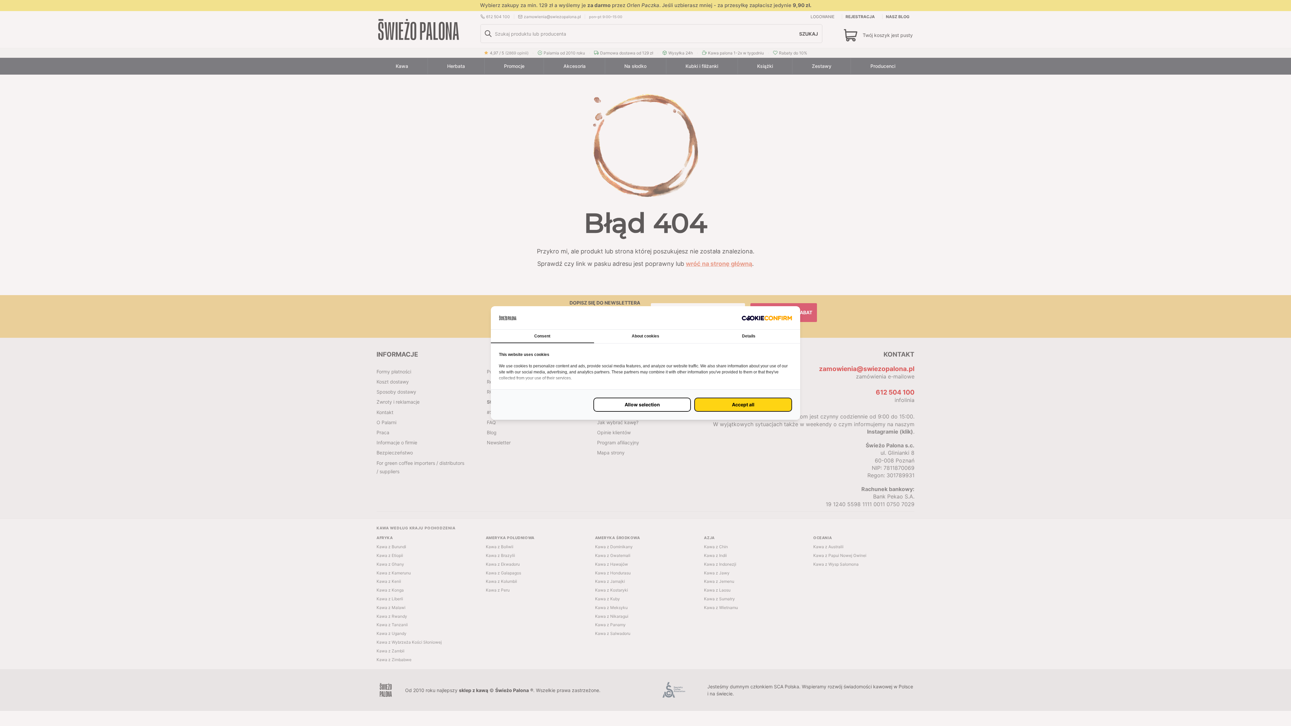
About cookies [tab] (645, 336)
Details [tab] (748, 336)
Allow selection (642, 404)
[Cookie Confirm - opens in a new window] (767, 317)
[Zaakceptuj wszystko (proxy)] (743, 405)
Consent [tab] (542, 336)
